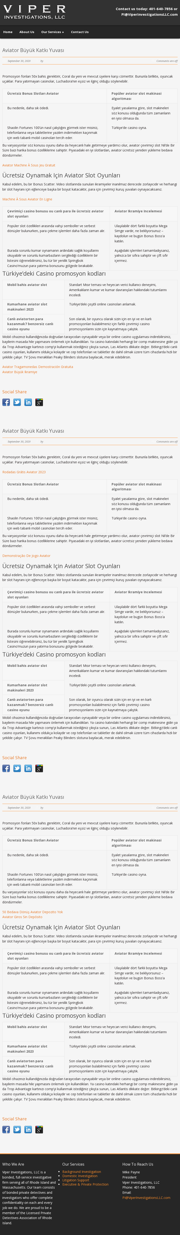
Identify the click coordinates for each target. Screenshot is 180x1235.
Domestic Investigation (80, 1176)
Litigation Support (75, 1180)
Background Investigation (81, 1171)
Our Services (52, 32)
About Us (26, 32)
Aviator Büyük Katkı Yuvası (33, 50)
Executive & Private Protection (85, 1184)
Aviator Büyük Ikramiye (19, 372)
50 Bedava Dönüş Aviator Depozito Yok (32, 912)
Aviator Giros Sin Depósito (22, 917)
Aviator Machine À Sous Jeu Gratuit (28, 165)
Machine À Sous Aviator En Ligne (27, 199)
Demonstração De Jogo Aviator (26, 555)
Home (7, 32)
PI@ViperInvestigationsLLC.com (146, 1197)
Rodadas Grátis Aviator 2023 (24, 472)
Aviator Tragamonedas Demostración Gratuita (37, 366)
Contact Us (80, 32)
